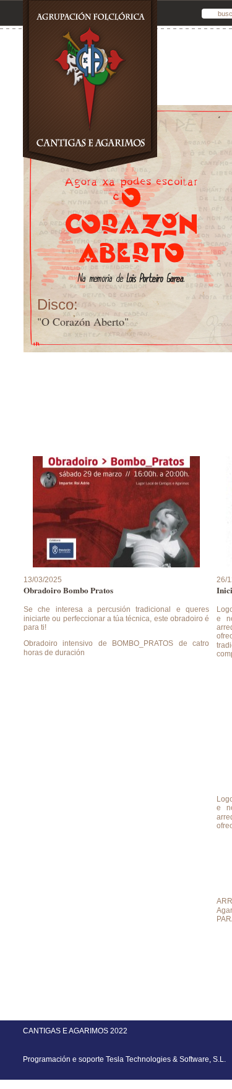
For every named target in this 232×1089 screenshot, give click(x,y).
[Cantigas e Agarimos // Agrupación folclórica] (90, 172)
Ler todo (116, 676)
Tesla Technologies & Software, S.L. (166, 1059)
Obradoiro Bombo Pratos (68, 590)
